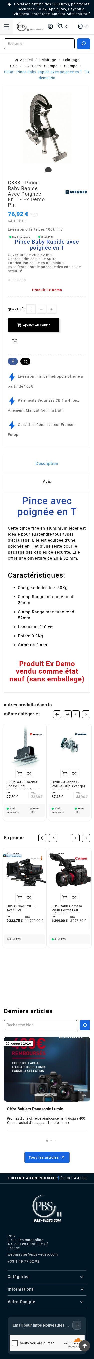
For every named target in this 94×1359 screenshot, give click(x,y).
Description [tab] (47, 463)
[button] (47, 1141)
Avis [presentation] (47, 481)
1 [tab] (47, 170)
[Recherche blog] (85, 1025)
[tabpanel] (47, 128)
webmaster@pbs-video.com (33, 1254)
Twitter (25, 361)
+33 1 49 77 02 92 (24, 1261)
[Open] (6, 26)
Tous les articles (44, 1157)
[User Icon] (50, 26)
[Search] (83, 43)
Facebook (13, 361)
